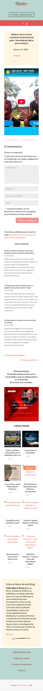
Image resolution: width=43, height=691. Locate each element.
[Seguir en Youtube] (23, 8)
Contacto (21, 670)
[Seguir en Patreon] (28, 8)
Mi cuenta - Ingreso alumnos (21, 15)
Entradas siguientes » (29, 360)
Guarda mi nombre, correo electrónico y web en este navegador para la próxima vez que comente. (20, 211)
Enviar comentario (27, 220)
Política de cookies (21, 658)
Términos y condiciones (21, 664)
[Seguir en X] (10, 8)
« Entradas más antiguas (14, 355)
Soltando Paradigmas (22, 685)
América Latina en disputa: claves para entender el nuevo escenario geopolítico (19, 252)
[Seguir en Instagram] (15, 8)
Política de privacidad (21, 652)
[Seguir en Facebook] (19, 8)
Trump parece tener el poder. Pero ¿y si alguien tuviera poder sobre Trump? (18, 286)
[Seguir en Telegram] (32, 8)
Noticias (17, 55)
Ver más (9, 634)
